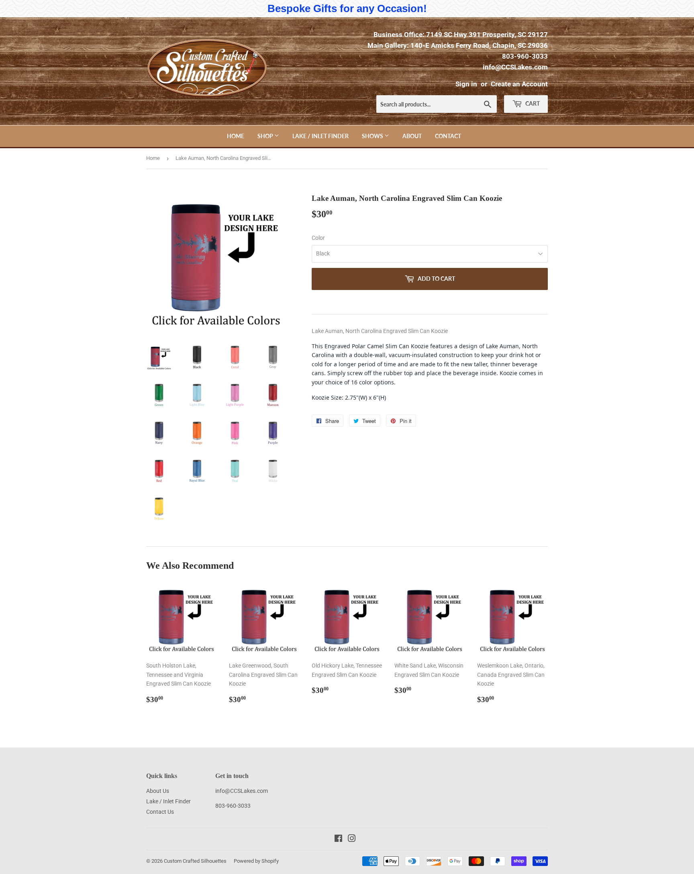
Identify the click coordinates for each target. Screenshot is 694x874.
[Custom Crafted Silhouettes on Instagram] (352, 839)
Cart (532, 103)
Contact (448, 136)
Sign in (466, 84)
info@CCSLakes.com (515, 67)
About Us (157, 791)
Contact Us (160, 812)
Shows (373, 136)
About (412, 136)
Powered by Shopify (256, 861)
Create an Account (519, 84)
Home (235, 136)
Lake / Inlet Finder (320, 136)
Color (318, 238)
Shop (265, 136)
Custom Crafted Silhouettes (195, 861)
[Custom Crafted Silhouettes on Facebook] (338, 839)
